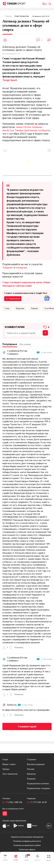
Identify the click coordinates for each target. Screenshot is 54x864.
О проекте (31, 759)
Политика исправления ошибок (27, 845)
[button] (48, 858)
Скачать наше (8, 821)
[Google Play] (15, 825)
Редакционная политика (38, 783)
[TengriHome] (26, 858)
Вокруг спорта (8, 764)
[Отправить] (45, 333)
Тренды (5, 769)
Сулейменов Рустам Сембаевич (17, 352)
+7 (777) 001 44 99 (38, 802)
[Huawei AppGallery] (29, 825)
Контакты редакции (36, 764)
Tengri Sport (9, 80)
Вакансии (31, 774)
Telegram (7, 267)
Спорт (7, 308)
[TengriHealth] (37, 858)
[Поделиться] (49, 40)
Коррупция (20, 308)
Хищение (34, 308)
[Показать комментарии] (38, 40)
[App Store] (4, 825)
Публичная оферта (27, 849)
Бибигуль (12, 704)
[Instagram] (4, 813)
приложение (20, 821)
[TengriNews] (5, 858)
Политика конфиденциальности (27, 841)
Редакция (31, 779)
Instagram (21, 267)
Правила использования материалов (27, 837)
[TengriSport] (16, 858)
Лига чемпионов (10, 774)
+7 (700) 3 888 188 (13, 802)
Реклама (30, 769)
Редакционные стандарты (38, 788)
